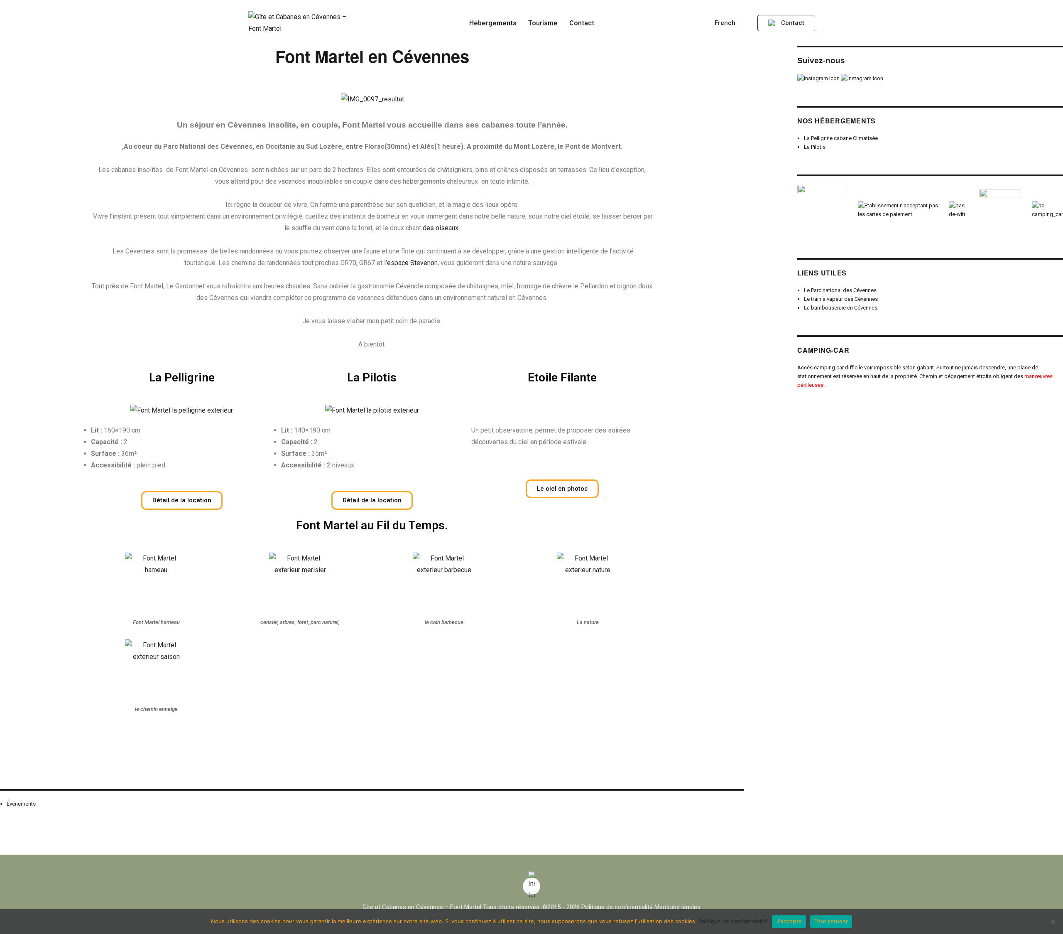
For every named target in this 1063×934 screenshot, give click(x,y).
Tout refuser (831, 921)
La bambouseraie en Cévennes (840, 308)
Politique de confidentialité (617, 907)
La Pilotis (814, 147)
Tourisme (543, 23)
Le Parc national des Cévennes (840, 290)
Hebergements (493, 23)
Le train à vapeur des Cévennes (841, 299)
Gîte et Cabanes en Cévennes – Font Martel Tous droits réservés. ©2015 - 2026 (471, 907)
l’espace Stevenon (411, 263)
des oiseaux (440, 228)
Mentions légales (677, 907)
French (726, 23)
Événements (21, 804)
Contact (581, 23)
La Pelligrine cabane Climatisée (841, 138)
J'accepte (789, 921)
